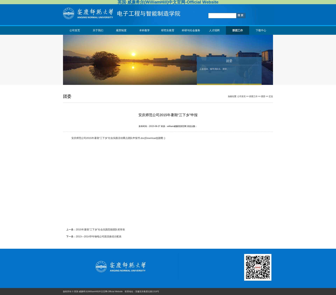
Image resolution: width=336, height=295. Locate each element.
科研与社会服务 (191, 30)
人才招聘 (214, 30)
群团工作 (237, 30)
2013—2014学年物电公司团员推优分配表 (98, 236)
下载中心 (261, 30)
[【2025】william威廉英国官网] (123, 18)
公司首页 (74, 30)
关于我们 (98, 30)
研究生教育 (167, 30)
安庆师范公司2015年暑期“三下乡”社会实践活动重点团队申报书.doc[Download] (114, 138)
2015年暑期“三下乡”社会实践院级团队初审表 (100, 229)
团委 (263, 96)
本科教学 (144, 30)
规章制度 (121, 30)
